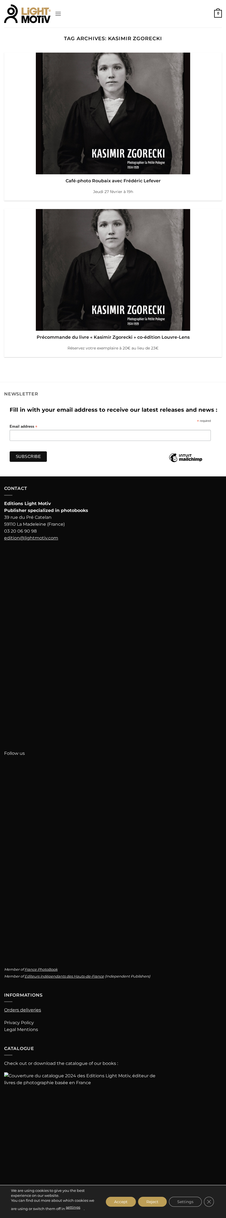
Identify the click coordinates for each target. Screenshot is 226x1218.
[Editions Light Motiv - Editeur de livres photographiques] (27, 14)
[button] (58, 14)
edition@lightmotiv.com (31, 538)
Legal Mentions (21, 1029)
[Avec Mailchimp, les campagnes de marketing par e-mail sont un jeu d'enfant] (185, 462)
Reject (152, 1201)
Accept (121, 1201)
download (45, 1063)
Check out (15, 1063)
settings (73, 1207)
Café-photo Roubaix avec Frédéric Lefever (113, 180)
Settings (185, 1201)
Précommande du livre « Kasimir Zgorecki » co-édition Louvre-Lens (113, 337)
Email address (23, 426)
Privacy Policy (19, 1022)
